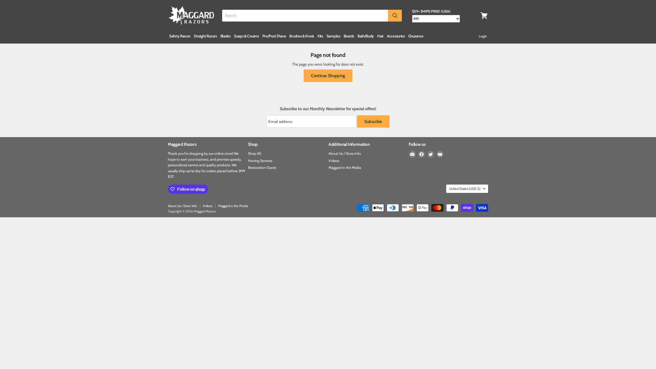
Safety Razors (179, 36)
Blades (225, 36)
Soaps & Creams (246, 36)
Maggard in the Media (345, 167)
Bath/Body (365, 36)
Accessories (396, 36)
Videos (334, 160)
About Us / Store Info (345, 153)
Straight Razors (205, 36)
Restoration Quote (262, 167)
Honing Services (260, 160)
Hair (380, 36)
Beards (349, 36)
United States (464, 189)
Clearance (416, 36)
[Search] (395, 16)
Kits (320, 36)
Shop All (254, 153)
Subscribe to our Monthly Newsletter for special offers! (328, 109)
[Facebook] (421, 154)
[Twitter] (430, 154)
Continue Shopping (328, 75)
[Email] (412, 154)
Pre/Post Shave (274, 36)
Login (483, 36)
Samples (333, 36)
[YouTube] (440, 154)
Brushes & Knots (301, 36)
